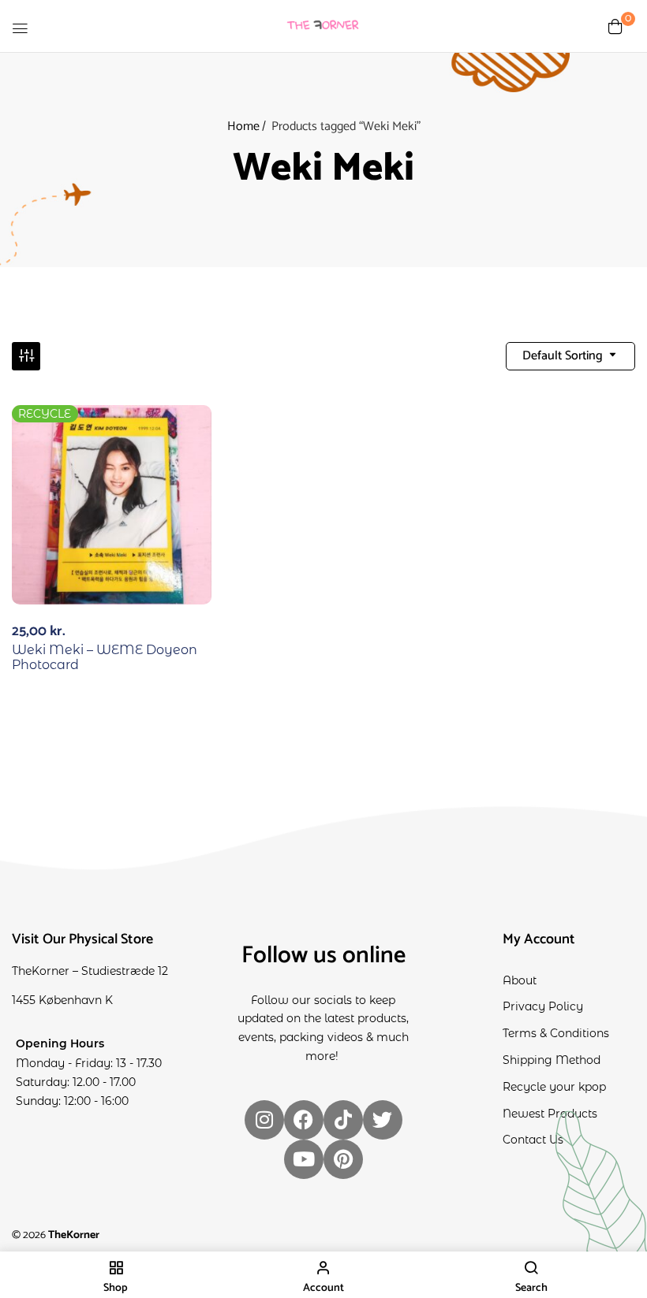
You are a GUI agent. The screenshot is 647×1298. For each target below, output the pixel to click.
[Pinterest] (343, 1159)
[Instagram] (264, 1120)
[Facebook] (304, 1120)
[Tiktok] (343, 1120)
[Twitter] (382, 1120)
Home (243, 126)
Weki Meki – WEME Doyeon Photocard (104, 657)
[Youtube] (304, 1159)
